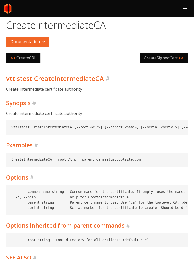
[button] (185, 8)
